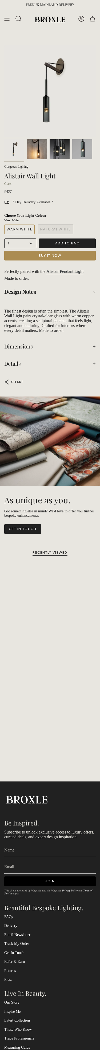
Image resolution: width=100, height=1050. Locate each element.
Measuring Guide (17, 1047)
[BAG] (92, 18)
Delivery (10, 926)
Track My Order (16, 944)
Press (8, 980)
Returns (10, 971)
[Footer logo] (27, 799)
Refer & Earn (14, 962)
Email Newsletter (17, 935)
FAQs (8, 917)
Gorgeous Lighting (16, 166)
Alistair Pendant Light (64, 271)
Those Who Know (18, 1029)
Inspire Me (12, 1011)
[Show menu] (7, 18)
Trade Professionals (19, 1038)
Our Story (11, 1002)
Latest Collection (17, 1020)
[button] (50, 291)
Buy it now (50, 255)
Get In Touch (14, 953)
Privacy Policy (70, 890)
